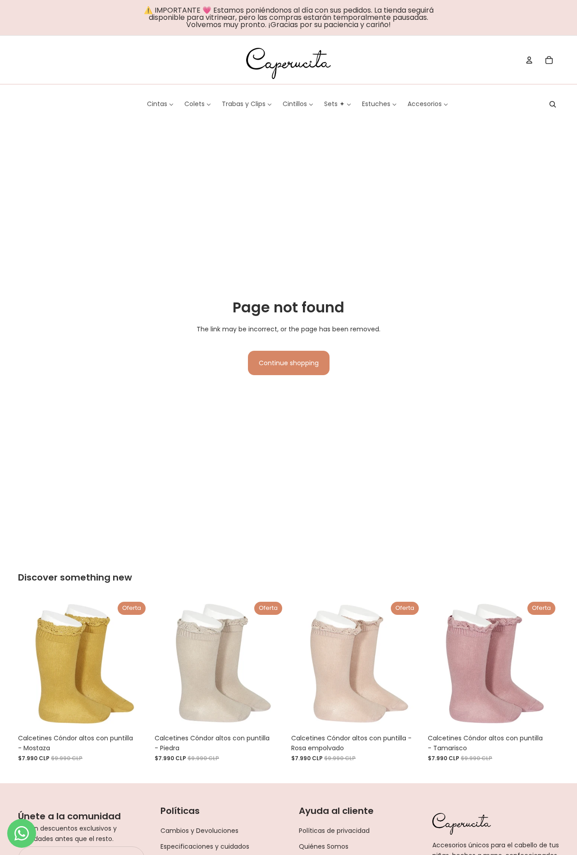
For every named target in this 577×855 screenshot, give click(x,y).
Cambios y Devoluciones (199, 830)
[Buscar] (553, 104)
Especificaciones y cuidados (204, 846)
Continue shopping (289, 362)
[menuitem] (160, 104)
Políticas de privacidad (334, 830)
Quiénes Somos (323, 846)
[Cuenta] (529, 60)
